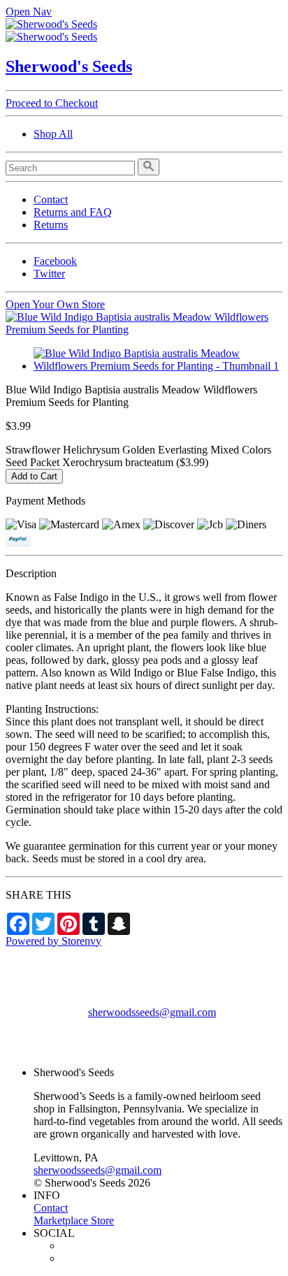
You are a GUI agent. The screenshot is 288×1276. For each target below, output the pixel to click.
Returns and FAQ (73, 212)
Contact (51, 199)
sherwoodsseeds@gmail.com (152, 1012)
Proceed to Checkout (52, 103)
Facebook (55, 261)
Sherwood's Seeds (69, 66)
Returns (51, 225)
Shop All (53, 134)
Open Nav (29, 11)
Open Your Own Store (55, 304)
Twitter (49, 274)
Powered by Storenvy (53, 941)
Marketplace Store (74, 1220)
